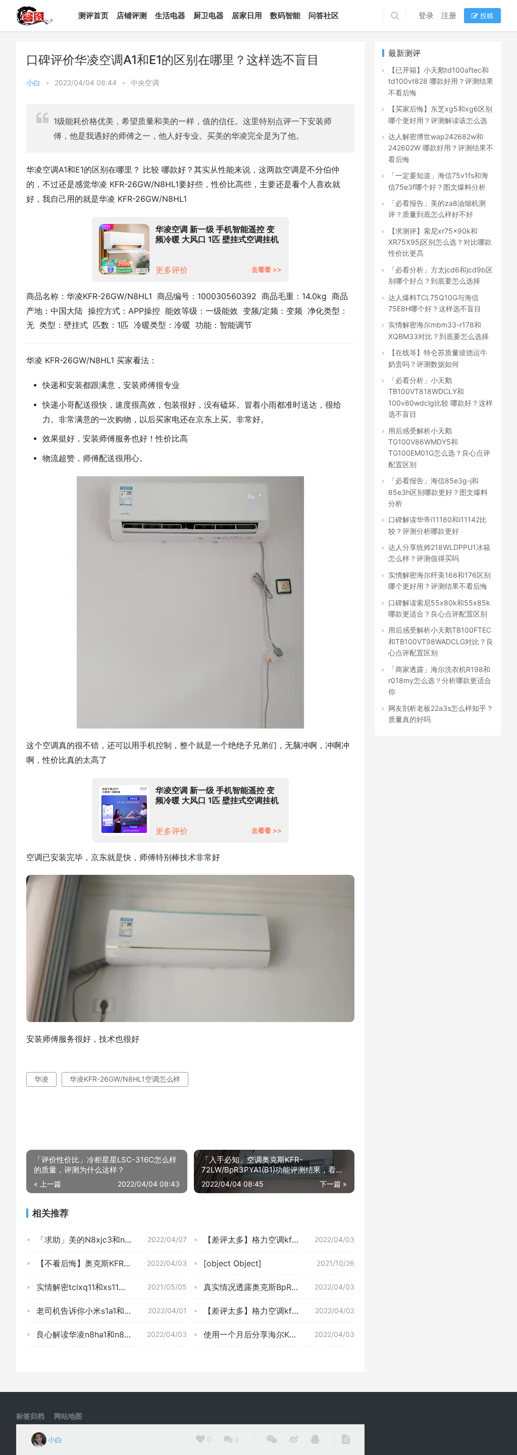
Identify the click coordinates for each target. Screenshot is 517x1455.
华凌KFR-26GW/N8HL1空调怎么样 (125, 1079)
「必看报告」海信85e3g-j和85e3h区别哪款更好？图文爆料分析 (438, 492)
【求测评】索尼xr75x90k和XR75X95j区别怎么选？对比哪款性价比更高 (440, 242)
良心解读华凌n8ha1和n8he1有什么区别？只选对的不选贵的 (111, 1334)
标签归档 (30, 1416)
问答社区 (323, 15)
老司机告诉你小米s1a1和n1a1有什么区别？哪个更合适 (111, 1311)
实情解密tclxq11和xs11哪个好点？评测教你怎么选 (111, 1287)
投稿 (485, 16)
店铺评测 (132, 15)
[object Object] (232, 1263)
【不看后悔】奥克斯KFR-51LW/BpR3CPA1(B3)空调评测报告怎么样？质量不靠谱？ (111, 1263)
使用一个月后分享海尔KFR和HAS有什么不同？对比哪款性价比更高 (278, 1334)
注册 (448, 15)
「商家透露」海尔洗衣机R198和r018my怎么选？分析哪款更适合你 (439, 680)
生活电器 (170, 15)
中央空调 (145, 82)
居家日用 (247, 15)
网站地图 (68, 1416)
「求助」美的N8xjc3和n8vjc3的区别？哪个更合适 (111, 1240)
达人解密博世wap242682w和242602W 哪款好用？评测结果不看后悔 (440, 147)
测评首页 (93, 15)
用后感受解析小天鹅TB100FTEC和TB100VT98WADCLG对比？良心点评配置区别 (440, 641)
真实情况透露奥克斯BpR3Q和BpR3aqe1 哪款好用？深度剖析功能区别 (278, 1287)
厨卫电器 (208, 15)
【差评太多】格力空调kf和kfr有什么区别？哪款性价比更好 (278, 1240)
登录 (426, 15)
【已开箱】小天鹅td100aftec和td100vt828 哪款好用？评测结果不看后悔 (440, 81)
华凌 (41, 1079)
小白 (33, 82)
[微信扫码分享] (272, 1439)
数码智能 (285, 15)
